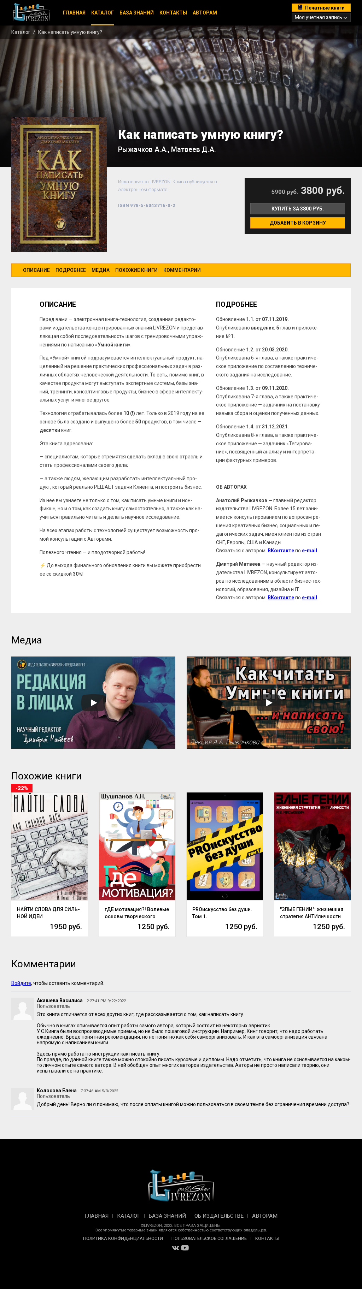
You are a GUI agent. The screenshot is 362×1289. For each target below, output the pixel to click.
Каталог (102, 13)
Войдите (21, 983)
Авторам (205, 13)
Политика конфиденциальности (123, 1238)
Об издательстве (219, 1216)
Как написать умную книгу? (70, 32)
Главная (74, 13)
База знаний (136, 13)
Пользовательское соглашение (209, 1238)
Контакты (173, 13)
